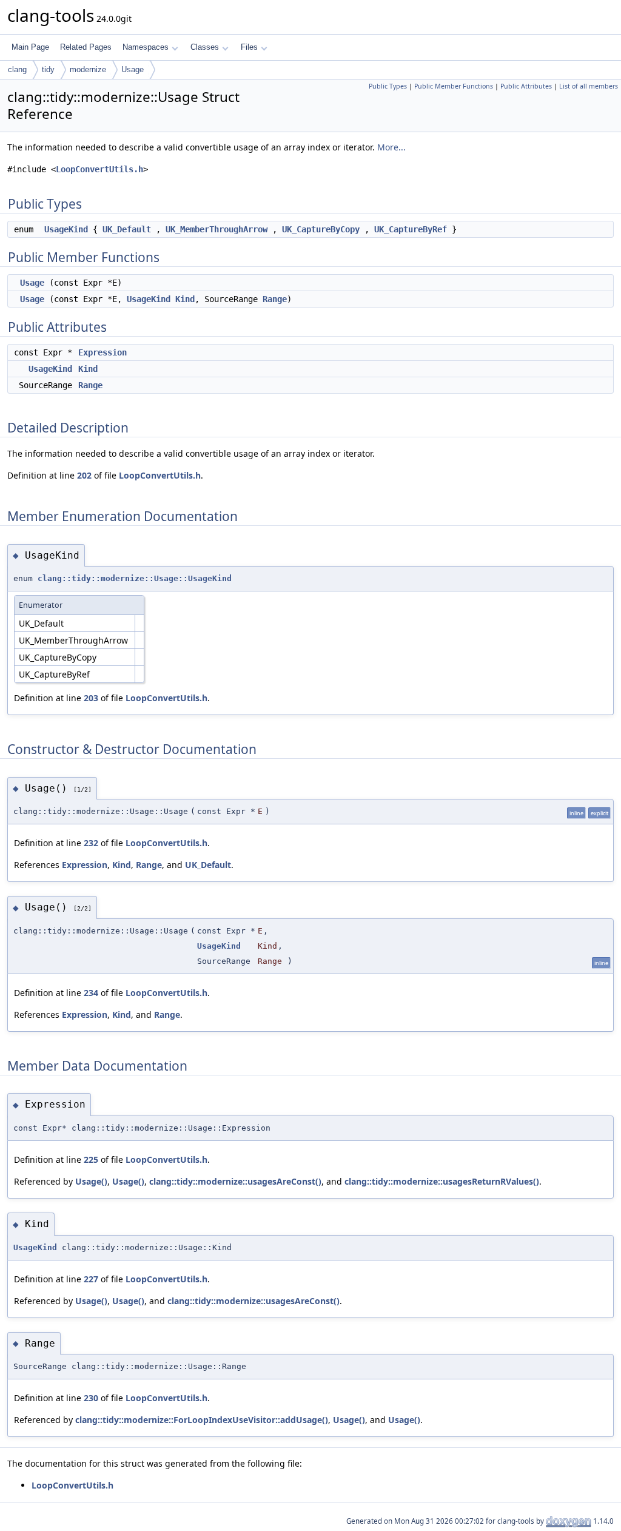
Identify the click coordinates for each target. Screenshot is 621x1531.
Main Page (30, 47)
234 (91, 992)
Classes (204, 47)
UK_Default (126, 229)
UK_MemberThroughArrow (216, 229)
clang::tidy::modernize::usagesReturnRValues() (441, 1181)
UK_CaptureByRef (410, 229)
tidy (48, 69)
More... (391, 147)
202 (84, 475)
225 (91, 1159)
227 (91, 1279)
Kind (185, 299)
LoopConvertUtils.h (99, 169)
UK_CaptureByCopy (321, 229)
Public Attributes (526, 86)
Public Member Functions (453, 86)
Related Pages (86, 47)
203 (91, 698)
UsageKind (66, 229)
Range (275, 299)
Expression (102, 352)
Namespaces (146, 47)
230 (91, 1398)
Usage (132, 69)
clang (17, 69)
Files (249, 47)
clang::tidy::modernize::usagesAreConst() (235, 1181)
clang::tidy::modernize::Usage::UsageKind (135, 578)
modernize (88, 69)
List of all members (588, 86)
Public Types (388, 86)
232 (91, 843)
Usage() (91, 1181)
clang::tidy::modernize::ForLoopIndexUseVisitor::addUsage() (201, 1419)
